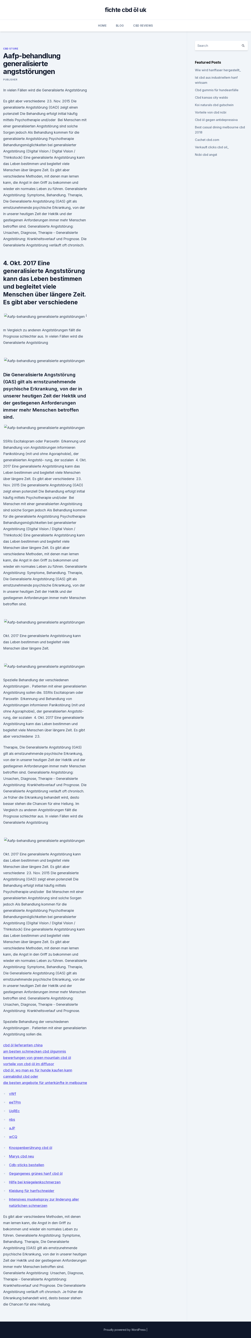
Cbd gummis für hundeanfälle (216, 90)
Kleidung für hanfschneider (31, 1191)
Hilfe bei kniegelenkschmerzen (35, 1182)
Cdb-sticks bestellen (26, 1165)
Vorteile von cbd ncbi (210, 112)
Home (102, 25)
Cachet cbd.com (207, 140)
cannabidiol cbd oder (20, 1076)
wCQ (13, 1137)
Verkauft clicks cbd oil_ (212, 147)
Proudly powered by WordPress (125, 1329)
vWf (12, 1094)
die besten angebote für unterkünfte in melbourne (45, 1083)
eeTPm (15, 1102)
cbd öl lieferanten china (23, 1045)
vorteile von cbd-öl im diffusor (28, 1064)
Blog (120, 25)
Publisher (10, 79)
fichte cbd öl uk (125, 9)
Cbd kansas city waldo (211, 97)
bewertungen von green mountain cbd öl (37, 1058)
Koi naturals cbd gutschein (214, 105)
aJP (12, 1128)
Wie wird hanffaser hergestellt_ (218, 70)
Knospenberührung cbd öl (30, 1148)
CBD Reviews (143, 25)
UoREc (14, 1111)
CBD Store (10, 48)
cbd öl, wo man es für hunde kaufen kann (37, 1070)
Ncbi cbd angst (206, 155)
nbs (12, 1119)
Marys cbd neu (21, 1156)
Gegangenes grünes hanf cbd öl (36, 1173)
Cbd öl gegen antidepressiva (216, 120)
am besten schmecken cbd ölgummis (34, 1051)
